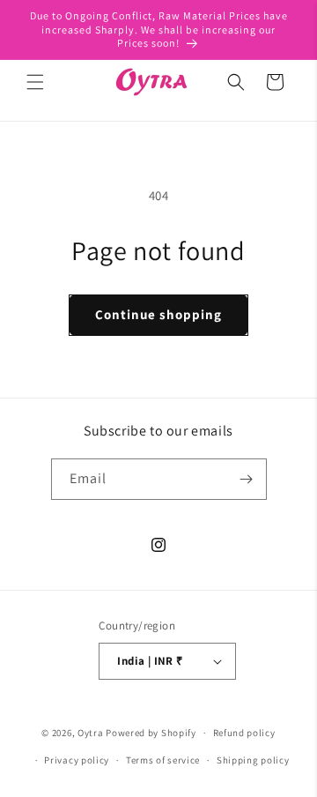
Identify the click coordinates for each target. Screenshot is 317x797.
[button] (35, 82)
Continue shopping (158, 314)
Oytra (90, 732)
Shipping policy (253, 760)
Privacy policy (76, 760)
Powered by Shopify (151, 732)
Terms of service (163, 760)
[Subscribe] (246, 479)
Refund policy (244, 732)
